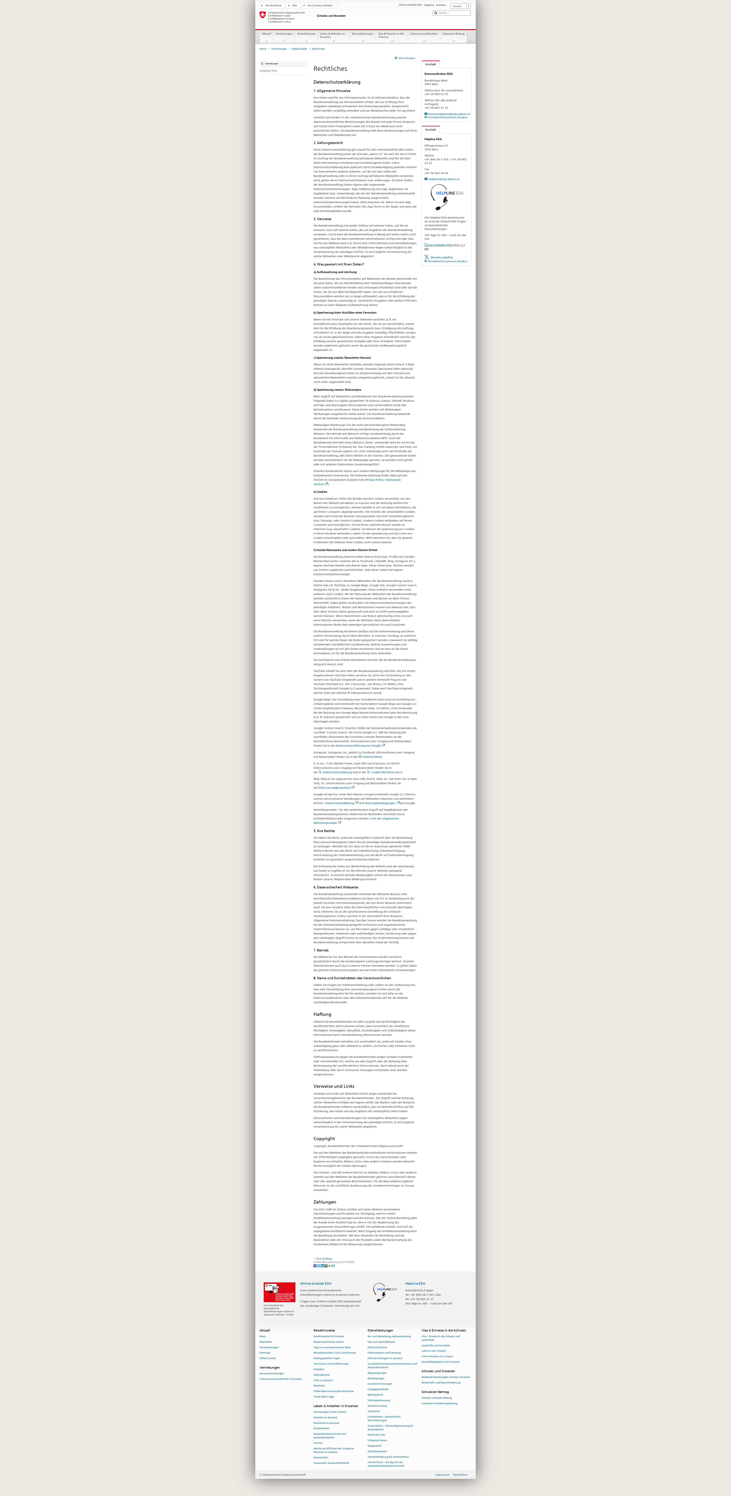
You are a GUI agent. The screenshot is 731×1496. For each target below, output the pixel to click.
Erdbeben (319, 1369)
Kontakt (429, 64)
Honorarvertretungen (271, 1373)
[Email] (333, 1265)
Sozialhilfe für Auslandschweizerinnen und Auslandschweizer (392, 1365)
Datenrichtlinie (372, 757)
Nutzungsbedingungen (380, 803)
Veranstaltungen (269, 1347)
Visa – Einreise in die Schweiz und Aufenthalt (441, 1338)
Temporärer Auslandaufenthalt (331, 1463)
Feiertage (264, 1352)
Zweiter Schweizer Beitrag (437, 1397)
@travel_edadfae (441, 257)
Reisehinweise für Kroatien (329, 1336)
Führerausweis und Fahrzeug (384, 1352)
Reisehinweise (306, 33)
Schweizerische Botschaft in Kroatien (280, 1379)
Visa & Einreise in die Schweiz (391, 35)
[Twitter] (319, 1265)
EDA (294, 5)
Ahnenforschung (377, 1405)
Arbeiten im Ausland (325, 1417)
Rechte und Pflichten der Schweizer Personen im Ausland (334, 1450)
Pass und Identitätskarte (381, 1341)
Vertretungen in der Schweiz (330, 1412)
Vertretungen (284, 33)
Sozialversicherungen (380, 1384)
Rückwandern (321, 1428)
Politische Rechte (377, 1347)
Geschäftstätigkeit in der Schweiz (441, 1361)
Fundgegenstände (378, 1389)
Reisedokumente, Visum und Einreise (335, 1352)
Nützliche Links (376, 1435)
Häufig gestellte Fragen (327, 1358)
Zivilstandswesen (377, 1451)
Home (262, 48)
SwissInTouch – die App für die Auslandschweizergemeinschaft (386, 1464)
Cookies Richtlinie (382, 772)
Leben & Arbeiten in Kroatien (332, 35)
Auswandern (321, 1457)
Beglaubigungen (377, 1372)
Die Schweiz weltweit (320, 5)
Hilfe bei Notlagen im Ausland (385, 1358)
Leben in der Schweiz (434, 1351)
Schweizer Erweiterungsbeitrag (440, 1403)
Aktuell (266, 33)
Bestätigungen (376, 1378)
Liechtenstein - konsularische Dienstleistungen (384, 1418)
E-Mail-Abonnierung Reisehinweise (334, 1391)
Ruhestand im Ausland (326, 1423)
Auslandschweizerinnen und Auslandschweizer (330, 1436)
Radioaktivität (322, 1374)
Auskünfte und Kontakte (436, 1345)
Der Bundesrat (273, 5)
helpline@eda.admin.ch (444, 179)
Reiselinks (319, 1385)
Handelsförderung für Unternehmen (388, 1456)
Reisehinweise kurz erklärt (329, 1341)
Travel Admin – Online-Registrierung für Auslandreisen (390, 1427)
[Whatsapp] (330, 1265)
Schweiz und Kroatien (424, 33)
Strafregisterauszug (379, 1400)
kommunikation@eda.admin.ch (449, 114)
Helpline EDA (299, 48)
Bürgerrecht (374, 1445)
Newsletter (265, 1341)
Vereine (318, 1443)
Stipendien (374, 1411)
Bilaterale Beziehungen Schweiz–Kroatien (446, 1377)
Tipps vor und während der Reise (332, 1347)
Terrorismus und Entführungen (331, 1363)
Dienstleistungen (363, 33)
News (262, 1336)
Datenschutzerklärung (337, 772)
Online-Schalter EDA (315, 1283)
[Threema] (326, 1265)
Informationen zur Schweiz (437, 1356)
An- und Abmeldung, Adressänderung (389, 1336)
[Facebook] (315, 1265)
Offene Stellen (267, 1358)
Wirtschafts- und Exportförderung (441, 1382)
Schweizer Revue (377, 1440)
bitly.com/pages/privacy (334, 787)
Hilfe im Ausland (323, 1380)
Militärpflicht (375, 1394)
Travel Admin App (324, 1396)
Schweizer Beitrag (453, 33)
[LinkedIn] (322, 1265)
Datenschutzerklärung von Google (358, 745)
